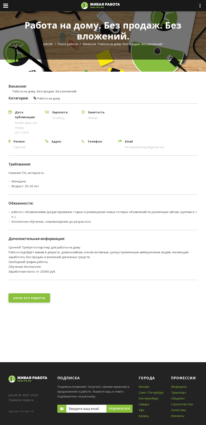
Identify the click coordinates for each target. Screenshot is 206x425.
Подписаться (119, 408)
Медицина (178, 387)
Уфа (141, 410)
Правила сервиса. (21, 400)
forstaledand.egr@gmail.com (145, 147)
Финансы (177, 416)
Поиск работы (68, 44)
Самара (144, 404)
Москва (144, 387)
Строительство (182, 404)
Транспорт (178, 392)
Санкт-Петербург (151, 392)
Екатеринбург (149, 398)
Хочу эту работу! (29, 298)
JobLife (48, 44)
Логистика (178, 410)
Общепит (178, 398)
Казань (144, 416)
